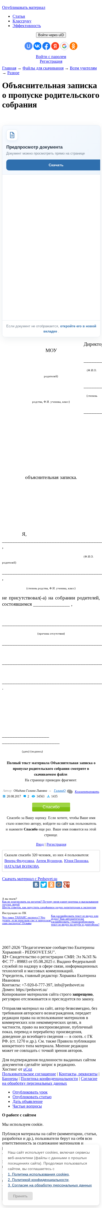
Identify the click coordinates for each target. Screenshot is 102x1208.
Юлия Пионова (76, 861)
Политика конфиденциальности (49, 1078)
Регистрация (51, 61)
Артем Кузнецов (49, 861)
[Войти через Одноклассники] (73, 46)
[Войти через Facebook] (46, 46)
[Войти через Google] (64, 46)
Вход (40, 844)
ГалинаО (60, 790)
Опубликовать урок (30, 1092)
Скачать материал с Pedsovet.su (29, 879)
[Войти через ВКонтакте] (37, 46)
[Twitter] (44, 884)
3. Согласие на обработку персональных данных (50, 1185)
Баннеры (10, 1078)
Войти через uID (51, 35)
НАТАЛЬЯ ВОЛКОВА (21, 866)
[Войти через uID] (28, 46)
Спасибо (51, 807)
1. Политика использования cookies (38, 1174)
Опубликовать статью (32, 1097)
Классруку (22, 21)
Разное (13, 73)
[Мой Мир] (59, 884)
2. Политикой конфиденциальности (38, 1180)
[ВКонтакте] (36, 884)
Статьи (19, 16)
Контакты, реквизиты (78, 1074)
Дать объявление (28, 1101)
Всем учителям (83, 68)
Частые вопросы (27, 1106)
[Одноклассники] (51, 884)
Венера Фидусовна (19, 861)
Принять (20, 1196)
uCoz (27, 1069)
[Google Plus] (66, 884)
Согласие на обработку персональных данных (49, 1080)
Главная (9, 68)
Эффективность (27, 25)
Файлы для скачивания (43, 68)
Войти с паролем (51, 56)
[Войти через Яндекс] (55, 46)
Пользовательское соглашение (29, 1074)
